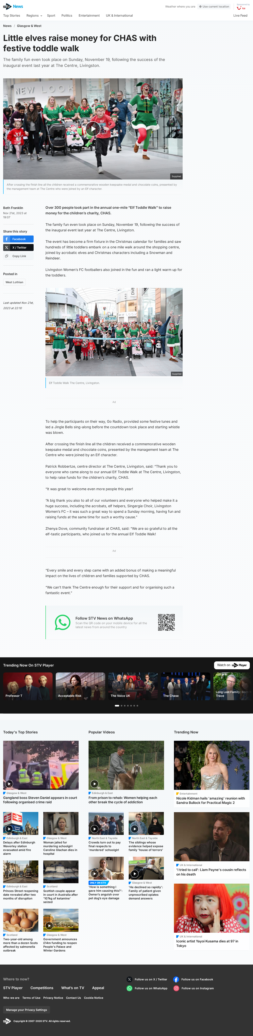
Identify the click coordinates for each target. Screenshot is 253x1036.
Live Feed (240, 15)
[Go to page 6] (134, 705)
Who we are (11, 997)
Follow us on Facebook (197, 979)
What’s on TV (72, 988)
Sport (51, 15)
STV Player (13, 988)
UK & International (119, 15)
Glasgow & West (29, 26)
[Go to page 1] (117, 705)
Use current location (216, 6)
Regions (32, 15)
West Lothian (14, 282)
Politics (66, 15)
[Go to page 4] (128, 705)
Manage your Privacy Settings (26, 1009)
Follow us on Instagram (198, 988)
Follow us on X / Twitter (151, 979)
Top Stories (11, 15)
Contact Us (73, 997)
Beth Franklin (13, 208)
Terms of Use (31, 997)
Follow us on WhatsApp (151, 988)
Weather (170, 6)
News (7, 26)
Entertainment (89, 15)
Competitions (41, 988)
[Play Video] (93, 129)
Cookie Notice (93, 997)
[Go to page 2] (121, 705)
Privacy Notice (53, 997)
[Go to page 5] (131, 705)
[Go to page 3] (125, 705)
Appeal (98, 988)
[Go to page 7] (137, 705)
